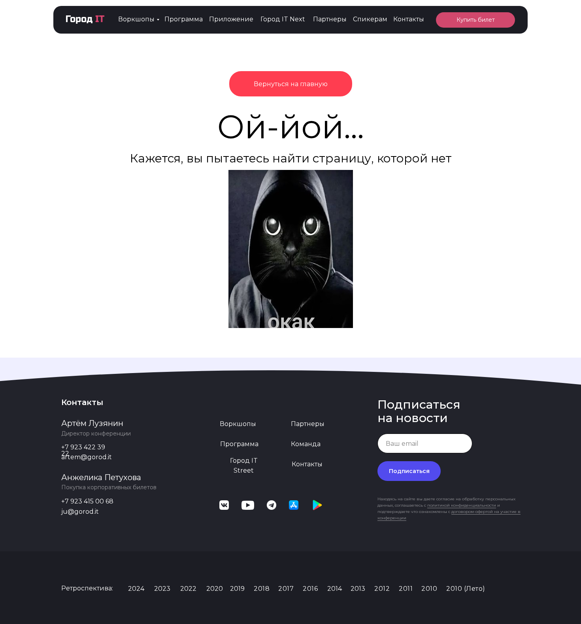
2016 (310, 588)
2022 (188, 588)
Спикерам (370, 19)
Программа (183, 19)
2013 (358, 588)
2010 (429, 588)
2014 (334, 588)
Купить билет (475, 19)
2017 (286, 588)
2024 (136, 588)
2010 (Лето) (465, 588)
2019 (237, 588)
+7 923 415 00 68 (87, 501)
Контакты (408, 19)
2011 (406, 588)
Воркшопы (136, 19)
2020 (214, 588)
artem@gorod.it (86, 457)
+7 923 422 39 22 (83, 450)
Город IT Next (282, 19)
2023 (162, 588)
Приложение (231, 19)
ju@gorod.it (80, 511)
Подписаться (409, 471)
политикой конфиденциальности (461, 505)
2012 (382, 588)
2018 (262, 588)
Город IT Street (244, 465)
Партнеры (330, 19)
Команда (306, 444)
